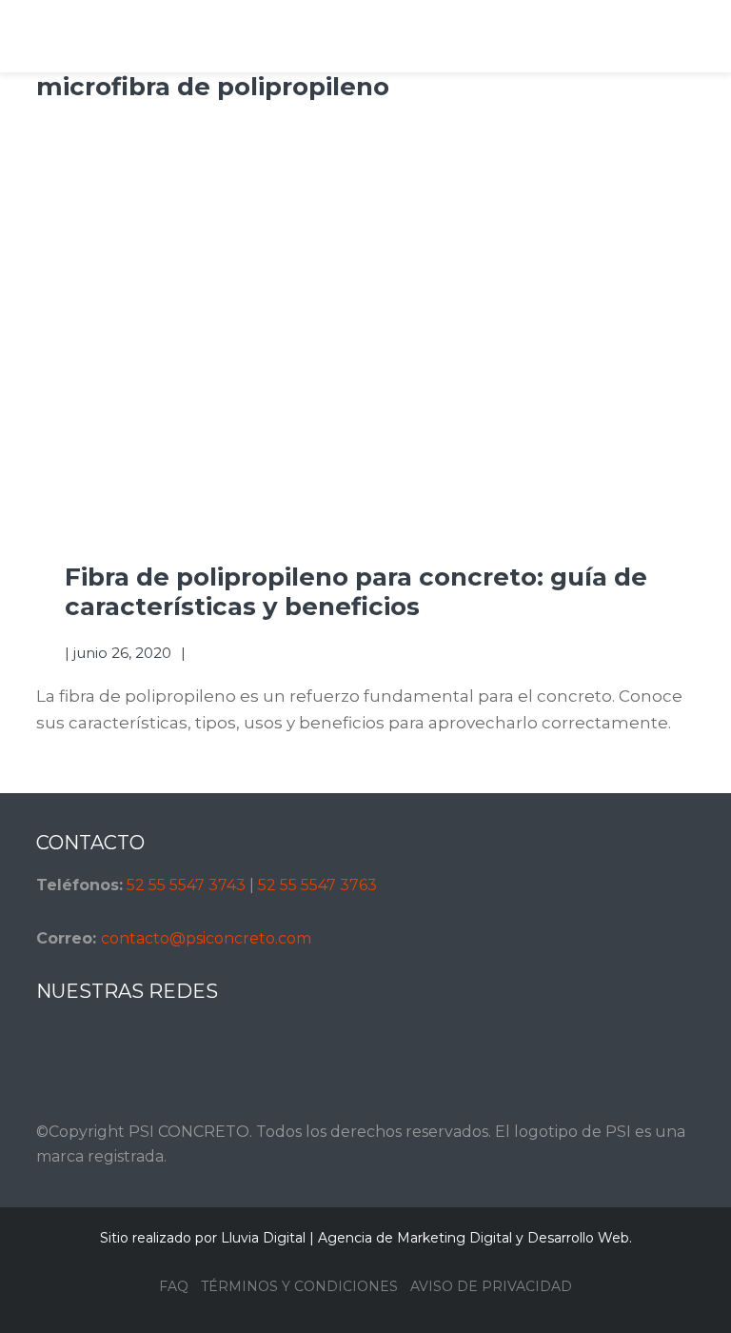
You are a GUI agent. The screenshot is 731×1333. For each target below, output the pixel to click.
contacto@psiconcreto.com (206, 938)
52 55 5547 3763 (317, 885)
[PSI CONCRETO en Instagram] (66, 1056)
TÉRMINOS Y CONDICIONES (299, 1286)
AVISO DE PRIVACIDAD (491, 1286)
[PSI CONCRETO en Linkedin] (135, 1056)
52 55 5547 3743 (186, 885)
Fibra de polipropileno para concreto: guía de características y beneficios (356, 592)
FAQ (173, 1286)
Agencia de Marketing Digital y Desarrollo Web (473, 1237)
